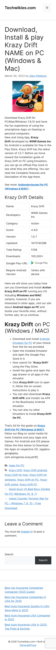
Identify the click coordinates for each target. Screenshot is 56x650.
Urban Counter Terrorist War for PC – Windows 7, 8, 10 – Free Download (26, 503)
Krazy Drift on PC (28, 479)
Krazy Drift (15, 470)
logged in (27, 531)
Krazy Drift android (35, 470)
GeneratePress (28, 645)
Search (9, 554)
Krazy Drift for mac (16, 474)
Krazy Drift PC (28, 484)
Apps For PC (16, 465)
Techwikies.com (20, 7)
